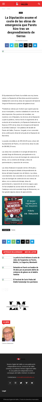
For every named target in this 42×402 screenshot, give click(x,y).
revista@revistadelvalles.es (25, 377)
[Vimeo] (26, 383)
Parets (13, 230)
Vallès (8, 9)
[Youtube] (32, 383)
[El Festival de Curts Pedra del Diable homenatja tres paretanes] (7, 282)
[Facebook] (10, 383)
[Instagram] (15, 383)
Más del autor (30, 252)
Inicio (3, 9)
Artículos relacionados (12, 252)
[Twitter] (21, 383)
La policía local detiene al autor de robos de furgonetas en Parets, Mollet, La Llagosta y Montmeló (26, 259)
